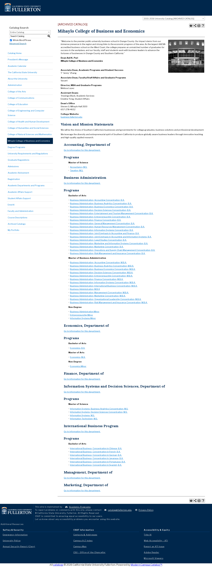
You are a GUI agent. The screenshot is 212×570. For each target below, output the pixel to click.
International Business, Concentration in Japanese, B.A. (96, 458)
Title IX (147, 535)
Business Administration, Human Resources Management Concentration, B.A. (107, 226)
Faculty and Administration (20, 211)
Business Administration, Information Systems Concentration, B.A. (101, 230)
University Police (11, 540)
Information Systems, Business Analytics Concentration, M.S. (99, 408)
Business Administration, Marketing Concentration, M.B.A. (98, 296)
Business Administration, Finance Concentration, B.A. (95, 220)
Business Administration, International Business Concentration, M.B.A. (103, 286)
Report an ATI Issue (154, 546)
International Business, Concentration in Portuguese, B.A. (97, 461)
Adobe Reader (151, 552)
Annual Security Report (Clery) (19, 546)
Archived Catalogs (17, 224)
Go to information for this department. (82, 150)
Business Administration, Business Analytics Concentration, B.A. (101, 203)
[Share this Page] (195, 25)
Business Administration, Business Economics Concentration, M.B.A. (102, 269)
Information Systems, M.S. (82, 415)
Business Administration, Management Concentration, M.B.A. (99, 292)
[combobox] (174, 18)
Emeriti (11, 204)
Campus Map (80, 546)
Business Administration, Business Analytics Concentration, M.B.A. (102, 266)
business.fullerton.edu (71, 117)
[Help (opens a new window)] (203, 25)
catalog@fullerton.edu (120, 510)
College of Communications (21, 98)
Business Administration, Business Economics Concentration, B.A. (101, 206)
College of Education (18, 104)
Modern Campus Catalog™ (146, 564)
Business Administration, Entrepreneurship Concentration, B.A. (100, 217)
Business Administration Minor (84, 311)
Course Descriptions (17, 217)
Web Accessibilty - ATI (156, 540)
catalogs (58, 564)
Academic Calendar (17, 66)
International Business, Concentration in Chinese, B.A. (96, 448)
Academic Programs (79, 507)
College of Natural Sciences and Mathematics (30, 134)
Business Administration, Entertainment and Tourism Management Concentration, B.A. (111, 213)
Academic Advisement (18, 173)
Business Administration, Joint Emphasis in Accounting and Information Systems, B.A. (110, 236)
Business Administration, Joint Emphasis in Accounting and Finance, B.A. (104, 233)
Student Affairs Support (19, 198)
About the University (17, 78)
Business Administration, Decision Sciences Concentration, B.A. (100, 210)
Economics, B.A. (77, 348)
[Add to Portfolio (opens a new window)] (191, 25)
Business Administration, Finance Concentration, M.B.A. (96, 279)
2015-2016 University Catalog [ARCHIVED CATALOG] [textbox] (169, 18)
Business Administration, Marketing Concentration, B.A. (96, 246)
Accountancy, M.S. (78, 167)
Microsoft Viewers (153, 558)
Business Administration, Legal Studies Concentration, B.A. (98, 240)
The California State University (22, 72)
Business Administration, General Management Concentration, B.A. (102, 223)
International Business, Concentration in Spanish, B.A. (96, 465)
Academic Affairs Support (20, 192)
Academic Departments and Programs (26, 185)
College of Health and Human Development (28, 121)
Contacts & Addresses (85, 535)
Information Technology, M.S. (84, 418)
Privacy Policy (146, 510)
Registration (14, 179)
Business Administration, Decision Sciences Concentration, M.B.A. (101, 272)
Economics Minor (78, 366)
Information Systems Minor (83, 318)
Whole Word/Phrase (22, 40)
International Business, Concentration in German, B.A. (96, 455)
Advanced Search (17, 43)
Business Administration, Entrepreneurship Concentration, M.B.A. (101, 276)
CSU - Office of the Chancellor (89, 552)
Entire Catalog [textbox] (17, 32)
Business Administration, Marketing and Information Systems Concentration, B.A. (109, 243)
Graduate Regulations (18, 160)
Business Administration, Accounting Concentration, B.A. (97, 200)
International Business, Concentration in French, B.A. (95, 451)
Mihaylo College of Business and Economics (29, 141)
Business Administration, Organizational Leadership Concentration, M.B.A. (105, 299)
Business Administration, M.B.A (85, 289)
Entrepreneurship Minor (81, 315)
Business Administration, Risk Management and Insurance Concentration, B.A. (107, 253)
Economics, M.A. (77, 357)
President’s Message (18, 59)
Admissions (13, 166)
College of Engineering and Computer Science (26, 112)
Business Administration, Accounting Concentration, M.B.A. (98, 262)
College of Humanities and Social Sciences (28, 128)
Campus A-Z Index (83, 540)
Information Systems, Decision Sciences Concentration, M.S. (98, 412)
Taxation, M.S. (76, 170)
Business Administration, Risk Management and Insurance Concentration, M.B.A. (108, 302)
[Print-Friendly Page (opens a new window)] (199, 25)
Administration (15, 85)
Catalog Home (15, 53)
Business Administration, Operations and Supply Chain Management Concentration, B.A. (112, 250)
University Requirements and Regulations (28, 153)
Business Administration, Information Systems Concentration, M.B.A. (102, 282)
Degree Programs (16, 147)
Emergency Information (15, 535)
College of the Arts (17, 91)
